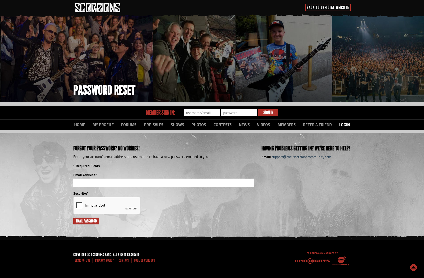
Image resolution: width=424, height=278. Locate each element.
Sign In (268, 113)
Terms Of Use (81, 260)
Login (344, 124)
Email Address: (85, 174)
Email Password (86, 221)
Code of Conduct (144, 260)
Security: (80, 193)
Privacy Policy (104, 260)
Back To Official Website (328, 7)
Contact (124, 260)
